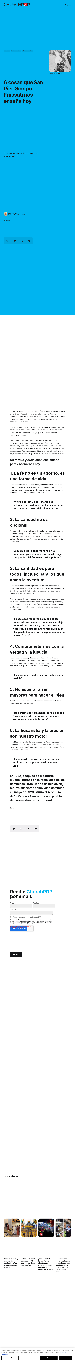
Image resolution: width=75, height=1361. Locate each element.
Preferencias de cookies (10, 1357)
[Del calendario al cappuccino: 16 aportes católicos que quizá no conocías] (29, 1228)
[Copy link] (29, 240)
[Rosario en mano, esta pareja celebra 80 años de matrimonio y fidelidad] (12, 1228)
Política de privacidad (26, 924)
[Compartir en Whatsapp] (14, 240)
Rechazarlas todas (65, 1357)
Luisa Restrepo (12, 213)
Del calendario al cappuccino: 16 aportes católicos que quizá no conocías (28, 1263)
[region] (37, 1354)
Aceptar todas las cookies (49, 1357)
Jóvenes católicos (27, 51)
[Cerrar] (72, 1351)
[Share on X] (22, 240)
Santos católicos (16, 51)
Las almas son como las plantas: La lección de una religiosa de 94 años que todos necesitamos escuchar (63, 1265)
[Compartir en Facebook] (7, 240)
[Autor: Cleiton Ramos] (6, 1234)
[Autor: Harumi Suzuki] (58, 1234)
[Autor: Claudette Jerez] (24, 1234)
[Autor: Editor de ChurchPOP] (41, 1234)
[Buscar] (66, 4)
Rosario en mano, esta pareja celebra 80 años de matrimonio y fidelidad (11, 1263)
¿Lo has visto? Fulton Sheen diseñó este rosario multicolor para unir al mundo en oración (45, 1264)
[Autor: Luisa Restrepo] (5, 214)
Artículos (7, 51)
